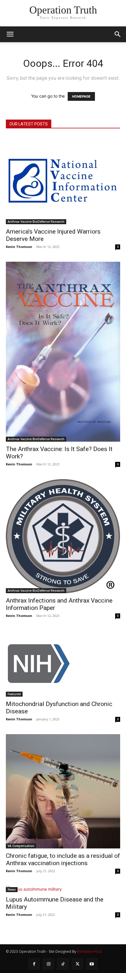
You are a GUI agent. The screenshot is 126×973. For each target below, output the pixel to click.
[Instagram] (48, 964)
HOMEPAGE (81, 96)
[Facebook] (34, 964)
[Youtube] (92, 964)
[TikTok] (63, 964)
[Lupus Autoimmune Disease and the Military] (63, 889)
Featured (14, 694)
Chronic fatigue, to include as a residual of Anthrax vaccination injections (63, 859)
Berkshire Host (89, 951)
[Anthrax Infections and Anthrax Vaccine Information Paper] (63, 536)
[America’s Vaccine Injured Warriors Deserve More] (63, 180)
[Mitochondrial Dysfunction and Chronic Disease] (63, 664)
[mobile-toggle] (10, 34)
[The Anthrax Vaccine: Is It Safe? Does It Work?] (63, 352)
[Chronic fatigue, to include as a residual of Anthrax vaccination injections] (63, 791)
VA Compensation (21, 846)
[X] (77, 964)
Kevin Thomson (19, 246)
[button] (118, 34)
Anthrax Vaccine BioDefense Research (36, 222)
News (12, 889)
